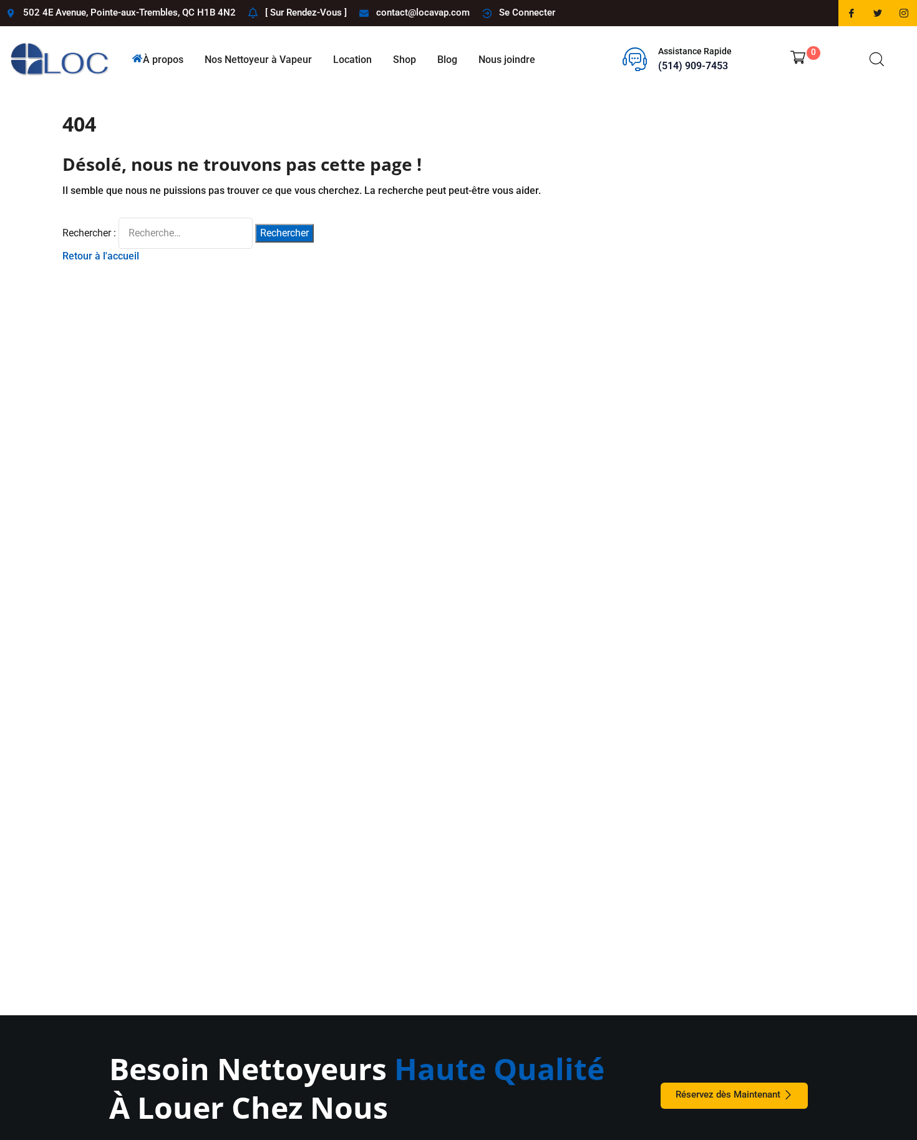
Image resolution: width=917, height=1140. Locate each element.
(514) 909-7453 (693, 66)
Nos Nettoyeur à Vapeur (258, 59)
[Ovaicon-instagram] (904, 13)
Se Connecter (527, 12)
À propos (163, 59)
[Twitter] (878, 13)
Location (352, 59)
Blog (447, 59)
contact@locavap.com (423, 12)
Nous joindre (506, 59)
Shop (404, 59)
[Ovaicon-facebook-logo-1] (851, 13)
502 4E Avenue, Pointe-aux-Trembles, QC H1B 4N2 (129, 12)
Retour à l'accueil (100, 256)
